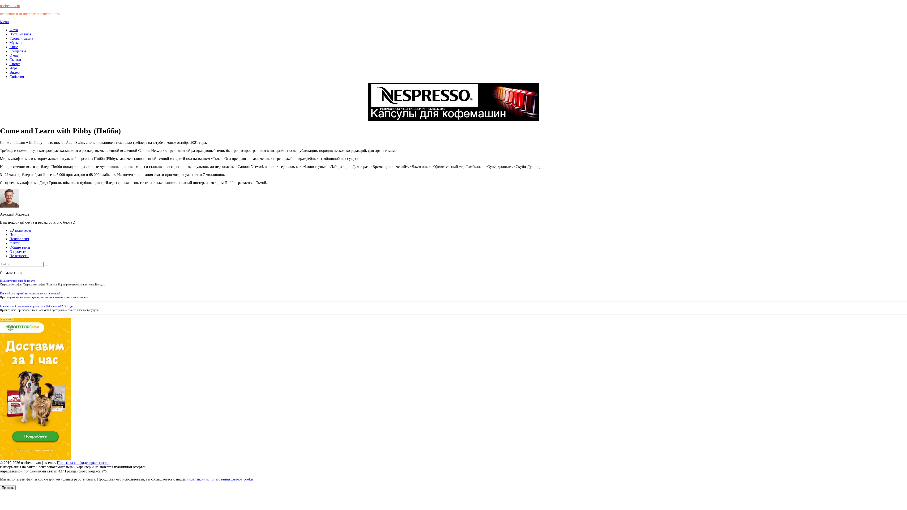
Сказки (15, 60)
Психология (19, 239)
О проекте (17, 252)
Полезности (19, 256)
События (16, 77)
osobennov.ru (10, 6)
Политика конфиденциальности (83, 463)
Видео (14, 72)
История (16, 235)
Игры (13, 68)
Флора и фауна (21, 38)
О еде (13, 55)
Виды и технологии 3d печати (17, 280)
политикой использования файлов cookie (220, 479)
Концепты (17, 51)
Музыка (15, 43)
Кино (13, 47)
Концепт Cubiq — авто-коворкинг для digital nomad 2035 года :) (37, 306)
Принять (8, 487)
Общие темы (19, 247)
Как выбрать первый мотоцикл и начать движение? (30, 293)
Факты (14, 243)
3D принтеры (20, 230)
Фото (13, 30)
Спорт (14, 64)
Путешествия (20, 34)
